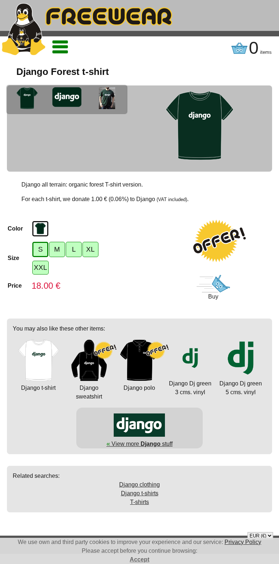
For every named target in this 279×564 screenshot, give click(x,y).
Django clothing (139, 484)
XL (90, 249)
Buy (213, 296)
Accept (139, 559)
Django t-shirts (139, 493)
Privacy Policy (243, 542)
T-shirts (139, 502)
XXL (40, 267)
